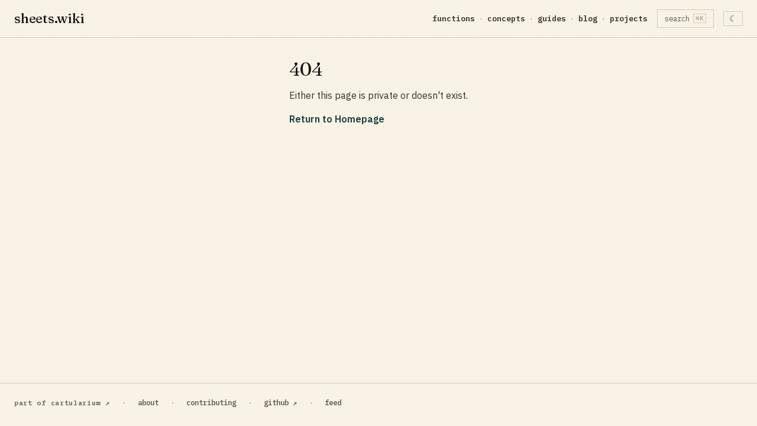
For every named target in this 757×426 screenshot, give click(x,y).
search (684, 18)
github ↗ (280, 402)
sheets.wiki (49, 18)
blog (587, 19)
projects (629, 19)
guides (552, 19)
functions (453, 19)
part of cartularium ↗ (62, 402)
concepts (506, 19)
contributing (211, 402)
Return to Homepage (336, 119)
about (148, 402)
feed (333, 402)
